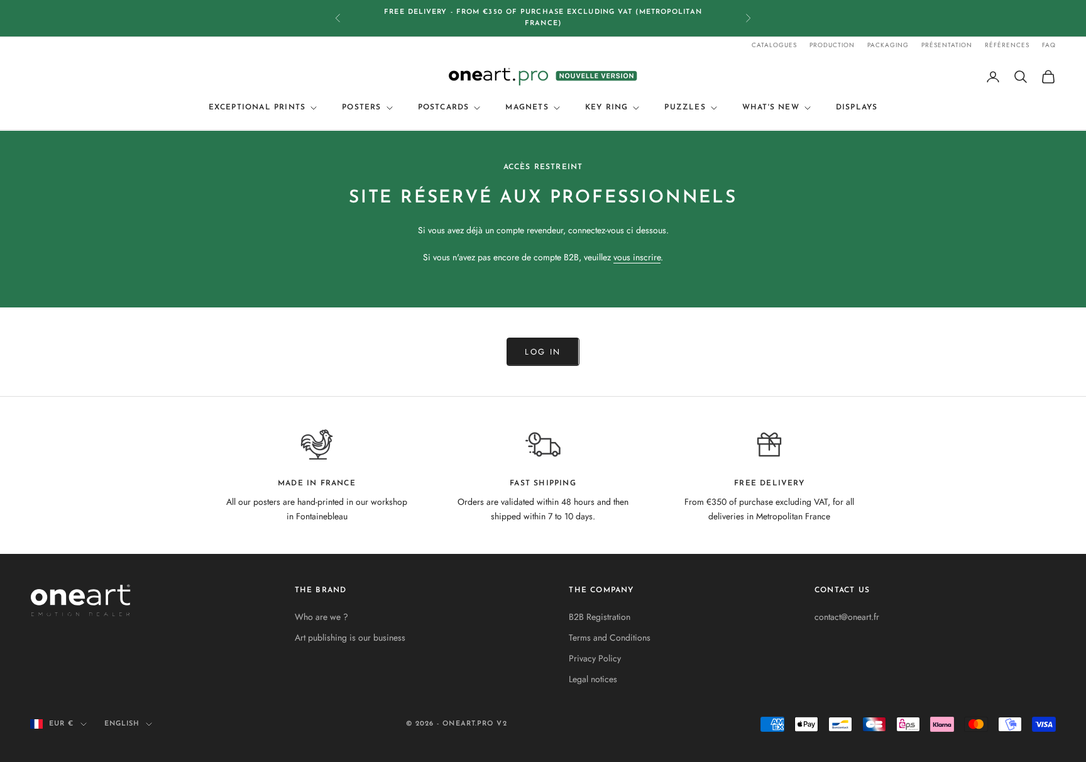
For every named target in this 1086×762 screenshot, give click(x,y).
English (122, 724)
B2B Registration (599, 616)
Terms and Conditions (609, 637)
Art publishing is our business (350, 637)
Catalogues (774, 45)
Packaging (888, 45)
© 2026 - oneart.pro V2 (456, 724)
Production (832, 45)
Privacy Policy (595, 658)
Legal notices (593, 679)
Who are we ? (321, 616)
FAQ (1049, 45)
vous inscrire (637, 257)
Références (1007, 45)
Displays (857, 108)
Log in (543, 352)
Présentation (946, 45)
